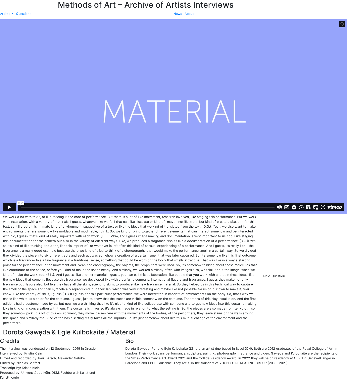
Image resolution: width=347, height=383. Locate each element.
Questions (23, 14)
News (178, 14)
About (189, 14)
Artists (5, 14)
